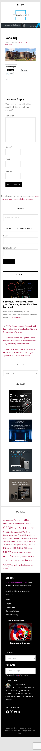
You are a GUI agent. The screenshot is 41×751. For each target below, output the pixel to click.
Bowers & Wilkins (25, 523)
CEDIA (8, 528)
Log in (8, 604)
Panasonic (15, 552)
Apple (25, 519)
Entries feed (10, 607)
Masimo (16, 547)
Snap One (20, 561)
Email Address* (9, 248)
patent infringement (25, 552)
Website (8, 171)
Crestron (7, 535)
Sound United (17, 565)
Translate (24, 675)
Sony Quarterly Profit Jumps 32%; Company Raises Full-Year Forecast (20, 304)
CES (32, 528)
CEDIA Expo (22, 528)
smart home (7, 561)
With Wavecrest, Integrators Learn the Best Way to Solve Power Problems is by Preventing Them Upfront (19, 341)
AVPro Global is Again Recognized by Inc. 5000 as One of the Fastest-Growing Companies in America (20, 329)
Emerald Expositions (26, 535)
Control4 (7, 532)
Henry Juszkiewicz (17, 541)
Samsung (15, 556)
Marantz (8, 548)
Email (8, 159)
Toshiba (5, 569)
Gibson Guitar (25, 538)
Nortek (23, 548)
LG (4, 548)
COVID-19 (25, 532)
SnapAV (14, 561)
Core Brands (16, 532)
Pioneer (6, 556)
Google (34, 538)
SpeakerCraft (29, 565)
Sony (6, 565)
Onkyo (7, 552)
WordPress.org (11, 615)
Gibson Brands (14, 538)
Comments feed (12, 611)
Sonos (28, 560)
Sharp (31, 556)
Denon (14, 535)
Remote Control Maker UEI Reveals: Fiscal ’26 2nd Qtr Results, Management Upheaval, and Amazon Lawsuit (20, 352)
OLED (30, 548)
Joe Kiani (32, 544)
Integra (26, 544)
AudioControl (8, 524)
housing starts (17, 544)
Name (8, 147)
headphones (6, 541)
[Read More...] (17, 318)
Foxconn (5, 538)
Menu (22, 5)
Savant (25, 556)
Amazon (17, 520)
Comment (10, 116)
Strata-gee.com (20, 15)
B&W (16, 523)
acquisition (8, 520)
